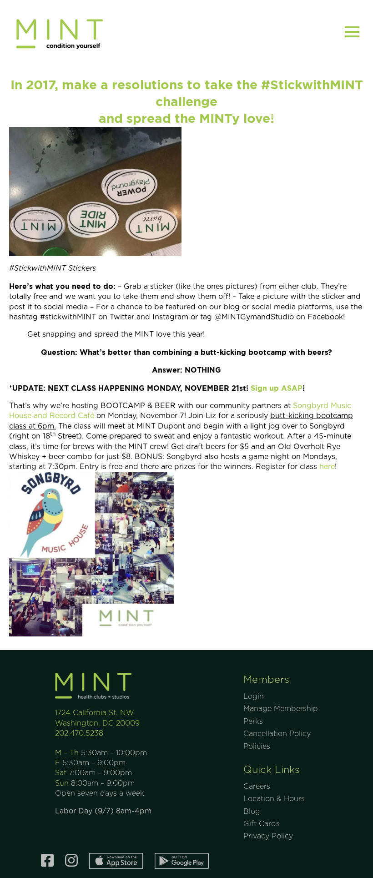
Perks (253, 721)
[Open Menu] (352, 32)
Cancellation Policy (277, 733)
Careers (256, 786)
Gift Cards (261, 824)
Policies (256, 746)
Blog (251, 811)
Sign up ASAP (276, 388)
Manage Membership (280, 708)
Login (253, 696)
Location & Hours (274, 798)
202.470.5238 (79, 733)
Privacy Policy (268, 836)
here (327, 466)
